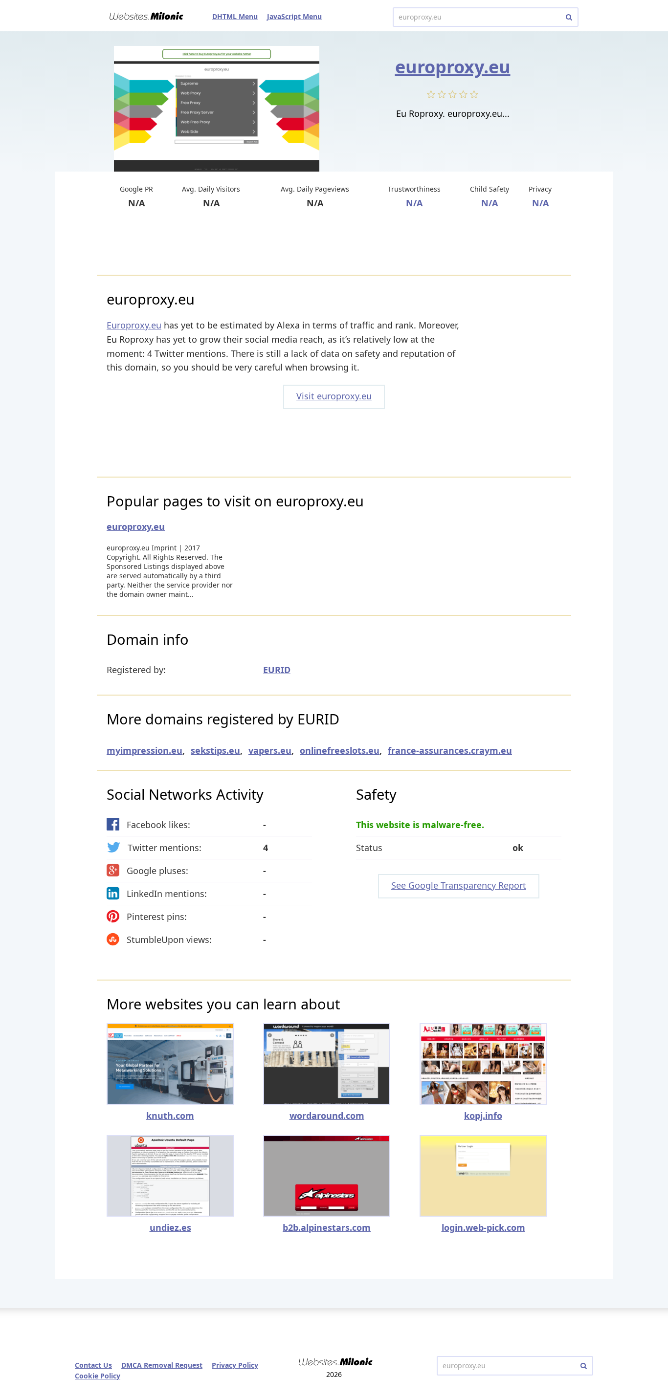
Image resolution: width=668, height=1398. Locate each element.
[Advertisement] (334, 243)
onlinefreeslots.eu (339, 750)
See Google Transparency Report (458, 885)
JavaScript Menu (294, 16)
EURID (276, 670)
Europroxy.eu (134, 325)
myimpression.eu (144, 750)
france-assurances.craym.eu (450, 750)
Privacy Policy (235, 1365)
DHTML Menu (235, 16)
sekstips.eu (215, 750)
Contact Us (93, 1365)
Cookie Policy (97, 1375)
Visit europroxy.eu (334, 396)
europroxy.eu (453, 67)
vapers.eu (269, 750)
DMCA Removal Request (161, 1365)
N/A (414, 203)
